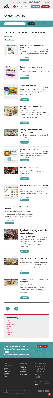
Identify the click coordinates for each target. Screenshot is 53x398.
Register (47, 2)
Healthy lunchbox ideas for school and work (33, 107)
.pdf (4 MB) (46, 87)
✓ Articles (8, 322)
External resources (10, 324)
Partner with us (23, 374)
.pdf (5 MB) (46, 151)
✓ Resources (9, 328)
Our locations (23, 367)
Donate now (45, 6)
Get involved (7, 375)
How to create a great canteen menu (34, 258)
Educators (8, 330)
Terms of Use (17, 393)
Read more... (24, 60)
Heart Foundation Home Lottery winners (17, 208)
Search (31, 24)
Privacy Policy (24, 393)
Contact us (13, 2)
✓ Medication (9, 332)
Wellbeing (6, 368)
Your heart (6, 369)
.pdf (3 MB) (46, 187)
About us (6, 376)
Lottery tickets (35, 6)
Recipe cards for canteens (30, 149)
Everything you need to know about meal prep (34, 281)
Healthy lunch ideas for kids (31, 130)
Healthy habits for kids (29, 168)
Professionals (7, 371)
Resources (24, 2)
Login (43, 2)
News (18, 2)
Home (5, 12)
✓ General (8, 320)
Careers (22, 366)
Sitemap (30, 393)
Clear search (8, 36)
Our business (23, 369)
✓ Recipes (8, 326)
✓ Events (8, 334)
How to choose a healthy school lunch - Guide (32, 46)
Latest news (23, 371)
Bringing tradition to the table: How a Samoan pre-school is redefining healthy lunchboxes (34, 232)
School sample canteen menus (32, 67)
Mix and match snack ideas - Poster (34, 185)
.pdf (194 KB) (46, 49)
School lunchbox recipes (29, 85)
